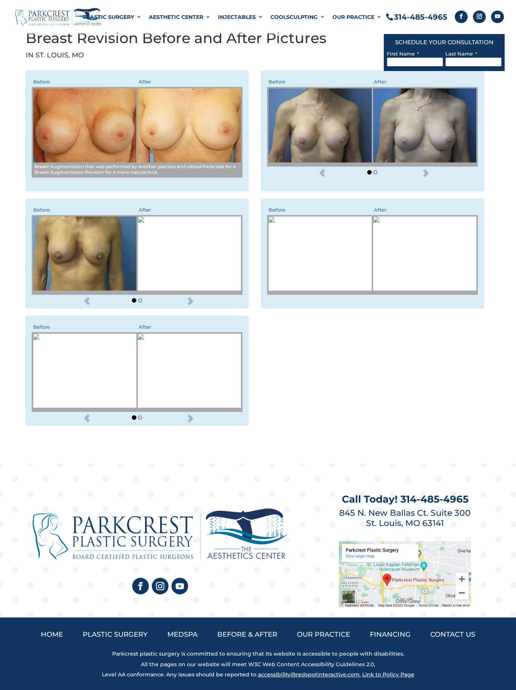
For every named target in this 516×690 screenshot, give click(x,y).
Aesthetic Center (176, 17)
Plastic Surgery (108, 17)
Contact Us (452, 634)
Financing (390, 634)
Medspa (182, 634)
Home (52, 634)
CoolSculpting (294, 17)
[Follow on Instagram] (160, 586)
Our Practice (353, 17)
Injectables (237, 17)
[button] (322, 173)
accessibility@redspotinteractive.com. (309, 674)
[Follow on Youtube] (179, 586)
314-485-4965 (420, 17)
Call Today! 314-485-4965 (405, 499)
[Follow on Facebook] (140, 586)
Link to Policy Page (388, 674)
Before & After (247, 634)
